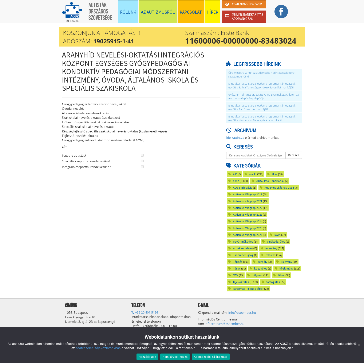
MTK (235, 275)
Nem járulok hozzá (174, 356)
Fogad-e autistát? (74, 155)
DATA (277, 235)
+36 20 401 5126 (146, 312)
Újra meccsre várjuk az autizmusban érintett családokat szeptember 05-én (261, 74)
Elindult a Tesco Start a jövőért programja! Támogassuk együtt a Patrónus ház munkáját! (261, 107)
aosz (236, 181)
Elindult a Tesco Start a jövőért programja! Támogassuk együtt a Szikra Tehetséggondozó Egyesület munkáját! (261, 85)
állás (274, 174)
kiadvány (286, 262)
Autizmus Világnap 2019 (247, 194)
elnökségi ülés (276, 241)
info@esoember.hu (242, 312)
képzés (237, 262)
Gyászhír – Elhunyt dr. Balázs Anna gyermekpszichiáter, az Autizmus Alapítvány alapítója (263, 96)
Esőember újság (243, 255)
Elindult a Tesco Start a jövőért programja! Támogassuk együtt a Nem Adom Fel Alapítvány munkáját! (261, 118)
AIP (235, 174)
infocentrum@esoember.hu (225, 324)
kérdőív (262, 262)
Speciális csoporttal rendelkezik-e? (86, 161)
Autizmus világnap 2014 (279, 188)
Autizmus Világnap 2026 (247, 235)
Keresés (293, 155)
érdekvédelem (242, 248)
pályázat (257, 275)
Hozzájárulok (147, 356)
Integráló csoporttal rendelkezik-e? (86, 167)
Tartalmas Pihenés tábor (248, 289)
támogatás (273, 282)
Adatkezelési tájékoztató (211, 356)
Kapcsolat (191, 12)
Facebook (281, 11)
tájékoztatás (241, 282)
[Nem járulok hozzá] (359, 345)
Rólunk (128, 12)
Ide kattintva (235, 137)
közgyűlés (260, 268)
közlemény (286, 268)
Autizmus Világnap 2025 (247, 228)
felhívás (271, 255)
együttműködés (243, 241)
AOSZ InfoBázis (242, 188)
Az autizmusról (158, 12)
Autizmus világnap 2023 (247, 214)
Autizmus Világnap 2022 (247, 208)
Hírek (212, 12)
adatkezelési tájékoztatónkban (98, 348)
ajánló (253, 174)
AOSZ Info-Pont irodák (270, 181)
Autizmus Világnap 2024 (247, 221)
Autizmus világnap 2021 (247, 201)
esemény (271, 248)
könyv (237, 268)
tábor (281, 275)
